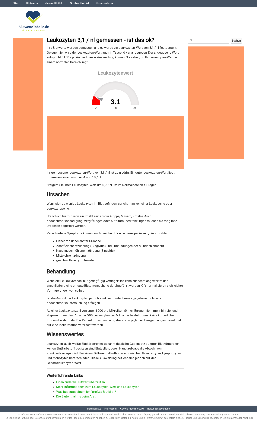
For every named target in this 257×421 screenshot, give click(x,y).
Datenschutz (94, 408)
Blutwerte (32, 3)
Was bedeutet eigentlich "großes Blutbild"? (86, 392)
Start (16, 3)
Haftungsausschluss (158, 408)
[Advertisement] (115, 142)
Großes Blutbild (79, 3)
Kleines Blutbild (54, 3)
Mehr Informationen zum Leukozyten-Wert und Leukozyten (97, 387)
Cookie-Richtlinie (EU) (132, 408)
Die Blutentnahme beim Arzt (76, 396)
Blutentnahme (104, 3)
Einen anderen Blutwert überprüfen (80, 382)
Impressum (110, 408)
